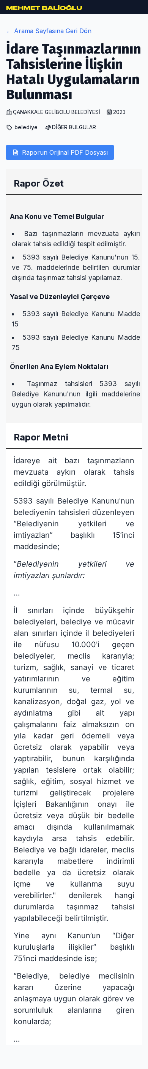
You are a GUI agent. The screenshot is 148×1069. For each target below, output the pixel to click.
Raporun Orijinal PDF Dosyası (65, 152)
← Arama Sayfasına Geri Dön (48, 31)
